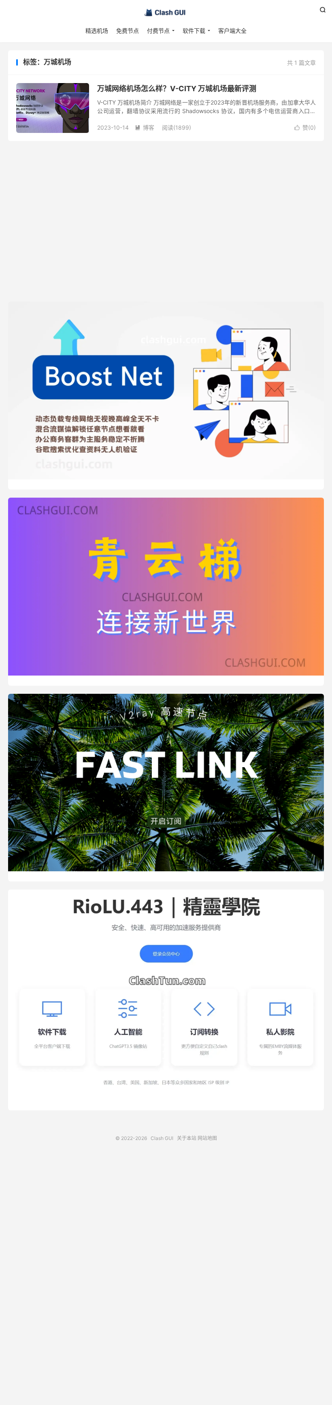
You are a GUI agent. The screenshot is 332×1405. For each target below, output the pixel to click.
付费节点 (158, 30)
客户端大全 (232, 30)
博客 (144, 127)
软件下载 (194, 30)
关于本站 (186, 1138)
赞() (305, 127)
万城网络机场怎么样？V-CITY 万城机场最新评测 (176, 88)
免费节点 (127, 30)
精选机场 (96, 30)
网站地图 (207, 1138)
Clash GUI (166, 12)
